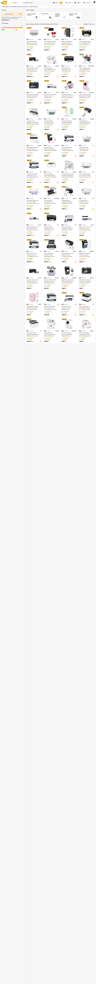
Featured (91, 24)
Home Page (5, 6)
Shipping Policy (5, 20)
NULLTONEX (91, 66)
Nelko (75, 39)
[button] (69, 3)
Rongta (39, 145)
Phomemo (91, 92)
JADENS (92, 119)
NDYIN (39, 119)
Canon (39, 39)
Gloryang (56, 198)
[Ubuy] (4, 2)
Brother (39, 92)
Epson (39, 66)
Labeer (57, 331)
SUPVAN (74, 119)
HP (75, 66)
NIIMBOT (92, 251)
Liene (75, 92)
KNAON (57, 66)
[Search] (61, 2)
